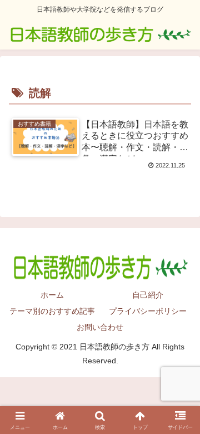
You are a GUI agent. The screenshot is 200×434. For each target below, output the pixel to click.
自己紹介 (147, 294)
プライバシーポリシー (148, 311)
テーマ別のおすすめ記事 (52, 311)
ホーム (52, 294)
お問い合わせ (100, 327)
